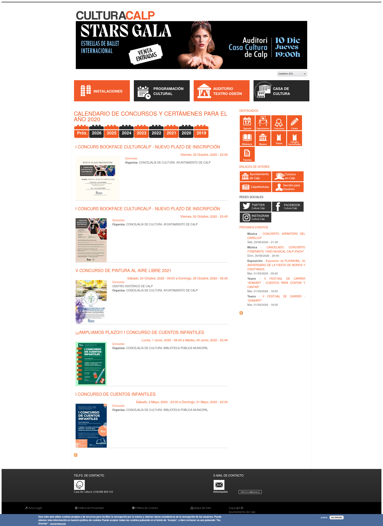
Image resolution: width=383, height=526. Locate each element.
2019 (201, 129)
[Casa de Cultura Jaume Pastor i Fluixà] (106, 15)
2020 (186, 129)
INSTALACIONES (108, 87)
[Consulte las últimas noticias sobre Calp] (255, 187)
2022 (156, 129)
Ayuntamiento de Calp (242, 508)
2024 (126, 129)
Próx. (82, 129)
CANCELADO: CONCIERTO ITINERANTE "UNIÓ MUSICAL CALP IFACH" (276, 246)
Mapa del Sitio (202, 504)
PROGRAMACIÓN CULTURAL (168, 88)
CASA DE (281, 85)
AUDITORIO (223, 85)
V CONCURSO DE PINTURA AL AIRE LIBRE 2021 (123, 267)
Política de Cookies (146, 504)
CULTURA (281, 90)
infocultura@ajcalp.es (250, 488)
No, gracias (336, 517)
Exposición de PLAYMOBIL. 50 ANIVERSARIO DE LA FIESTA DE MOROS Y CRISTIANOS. (276, 261)
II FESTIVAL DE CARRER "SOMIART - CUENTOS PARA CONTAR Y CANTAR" (276, 279)
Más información (58, 524)
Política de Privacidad (91, 504)
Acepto (324, 518)
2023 (141, 129)
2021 (171, 129)
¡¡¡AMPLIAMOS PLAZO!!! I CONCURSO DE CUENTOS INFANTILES (139, 329)
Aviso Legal (35, 504)
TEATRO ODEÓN (227, 90)
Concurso (131, 155)
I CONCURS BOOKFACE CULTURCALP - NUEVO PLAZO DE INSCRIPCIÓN (147, 143)
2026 (97, 129)
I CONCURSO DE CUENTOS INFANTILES (115, 391)
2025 (111, 129)
